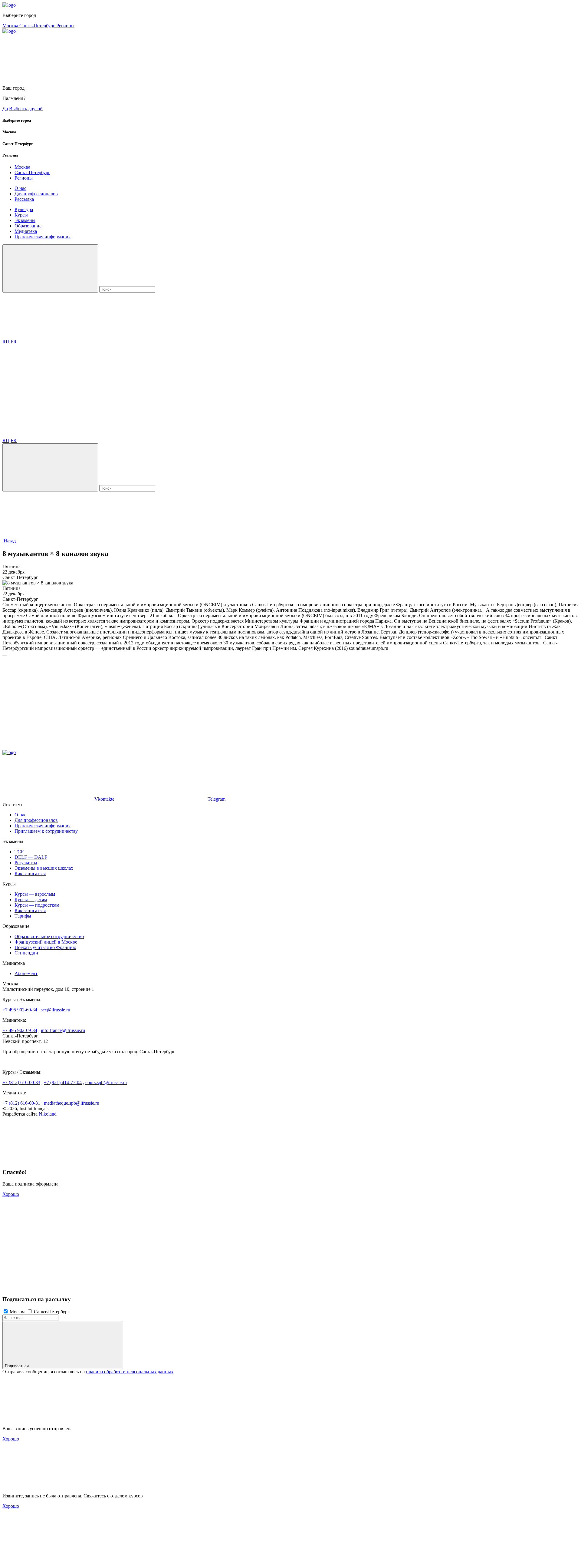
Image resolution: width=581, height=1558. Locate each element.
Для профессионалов (36, 193)
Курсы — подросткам (37, 905)
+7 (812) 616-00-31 (21, 1103)
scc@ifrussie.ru (55, 1009)
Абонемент (26, 973)
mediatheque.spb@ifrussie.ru (71, 1103)
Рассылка (24, 199)
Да (5, 108)
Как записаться (30, 873)
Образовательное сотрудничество (49, 936)
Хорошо (10, 1194)
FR (14, 341)
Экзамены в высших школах (44, 868)
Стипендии (26, 952)
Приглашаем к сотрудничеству (46, 831)
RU (5, 341)
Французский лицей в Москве (46, 941)
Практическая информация (43, 236)
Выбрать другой (26, 108)
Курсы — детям (31, 899)
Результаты (26, 862)
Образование (28, 225)
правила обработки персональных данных (129, 1371)
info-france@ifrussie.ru (63, 1030)
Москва (10, 25)
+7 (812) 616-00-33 (21, 1082)
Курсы (21, 214)
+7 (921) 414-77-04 (63, 1082)
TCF (19, 851)
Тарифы (23, 915)
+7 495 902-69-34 (19, 1009)
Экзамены (25, 220)
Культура (24, 209)
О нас (20, 188)
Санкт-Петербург (37, 25)
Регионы (65, 25)
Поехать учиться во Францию (45, 947)
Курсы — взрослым (35, 894)
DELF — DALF (31, 857)
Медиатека (26, 231)
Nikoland (48, 1113)
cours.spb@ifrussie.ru (106, 1082)
